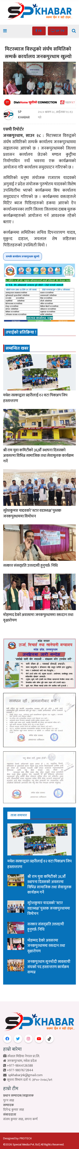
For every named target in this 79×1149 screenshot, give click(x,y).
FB (40, 31)
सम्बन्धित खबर (17, 348)
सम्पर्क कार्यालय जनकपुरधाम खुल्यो (22, 256)
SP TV (59, 31)
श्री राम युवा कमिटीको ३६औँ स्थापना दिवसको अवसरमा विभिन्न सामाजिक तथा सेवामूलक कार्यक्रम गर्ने (38, 456)
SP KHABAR (24, 114)
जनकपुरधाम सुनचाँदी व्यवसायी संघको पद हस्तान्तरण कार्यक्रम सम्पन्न (48, 967)
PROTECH (26, 1138)
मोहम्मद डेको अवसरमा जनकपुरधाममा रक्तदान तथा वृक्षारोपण (38, 618)
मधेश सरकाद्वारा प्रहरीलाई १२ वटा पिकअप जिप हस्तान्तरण (35, 398)
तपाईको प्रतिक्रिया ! (21, 332)
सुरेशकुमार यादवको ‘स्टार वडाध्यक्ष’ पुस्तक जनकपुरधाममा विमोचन (32, 513)
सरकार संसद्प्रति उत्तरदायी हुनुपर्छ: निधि (30, 565)
